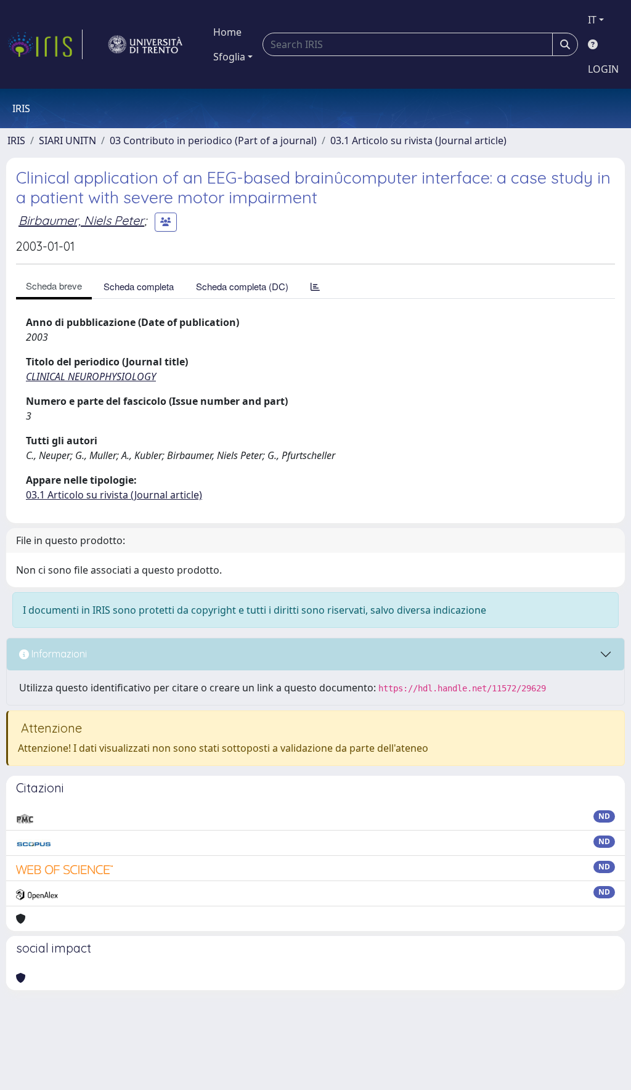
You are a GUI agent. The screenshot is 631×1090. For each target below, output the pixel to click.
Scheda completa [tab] (139, 286)
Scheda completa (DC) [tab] (242, 286)
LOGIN (603, 69)
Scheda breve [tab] (54, 285)
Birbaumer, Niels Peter (81, 220)
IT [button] (592, 19)
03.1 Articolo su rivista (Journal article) (418, 140)
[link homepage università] (145, 44)
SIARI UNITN (67, 140)
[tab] (315, 286)
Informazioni (58, 654)
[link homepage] (45, 44)
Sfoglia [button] (229, 56)
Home (227, 32)
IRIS (16, 140)
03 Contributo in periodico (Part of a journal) (213, 140)
